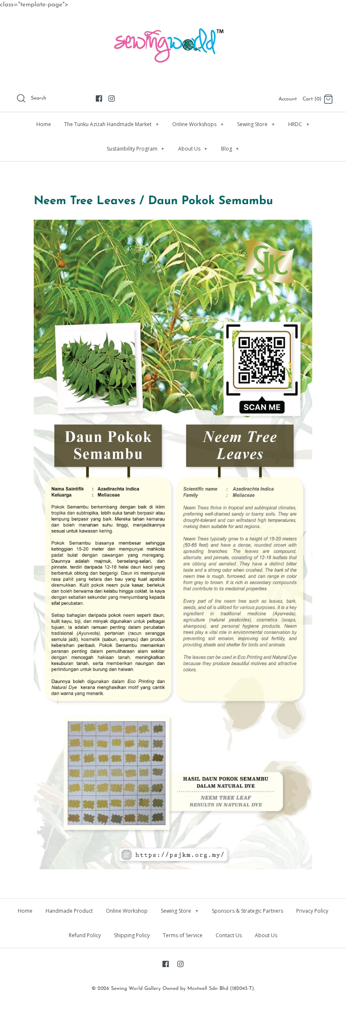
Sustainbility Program (136, 148)
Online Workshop (127, 910)
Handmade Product (69, 910)
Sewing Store (256, 124)
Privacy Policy (312, 910)
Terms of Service (183, 935)
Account (287, 99)
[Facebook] (99, 98)
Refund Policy (85, 935)
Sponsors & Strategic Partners (247, 910)
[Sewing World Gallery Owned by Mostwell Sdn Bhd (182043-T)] (173, 23)
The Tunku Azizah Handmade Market (111, 124)
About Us (193, 148)
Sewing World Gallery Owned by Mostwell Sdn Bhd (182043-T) (182, 988)
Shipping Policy (132, 935)
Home (43, 124)
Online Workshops (198, 124)
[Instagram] (111, 98)
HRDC (298, 124)
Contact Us (229, 935)
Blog (230, 148)
